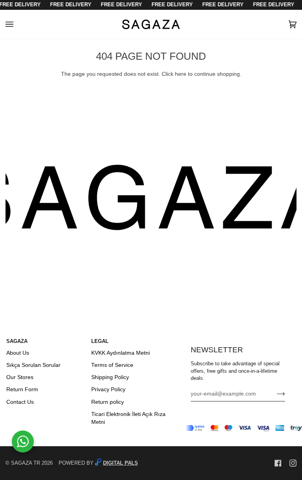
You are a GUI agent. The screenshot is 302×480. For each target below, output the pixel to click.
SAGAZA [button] (17, 341)
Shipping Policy (110, 377)
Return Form (22, 389)
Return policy (107, 402)
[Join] (274, 394)
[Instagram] (292, 463)
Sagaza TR (25, 463)
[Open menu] (17, 24)
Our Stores (19, 377)
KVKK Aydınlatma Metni (120, 353)
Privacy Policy (108, 389)
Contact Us (20, 402)
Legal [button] (100, 341)
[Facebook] (278, 463)
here (180, 74)
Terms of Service (112, 365)
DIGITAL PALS (120, 463)
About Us (17, 353)
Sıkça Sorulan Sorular (33, 365)
